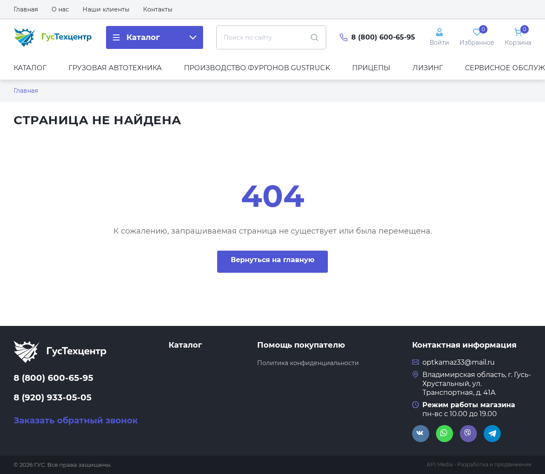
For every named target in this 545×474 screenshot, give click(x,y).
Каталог (30, 68)
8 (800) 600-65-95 (383, 37)
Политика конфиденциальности (308, 363)
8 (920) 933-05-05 (53, 397)
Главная (26, 9)
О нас (60, 9)
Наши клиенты (106, 9)
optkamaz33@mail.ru (458, 362)
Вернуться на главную (272, 260)
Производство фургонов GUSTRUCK (257, 68)
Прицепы (371, 68)
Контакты (157, 9)
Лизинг (428, 68)
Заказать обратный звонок (76, 420)
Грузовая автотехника (115, 68)
